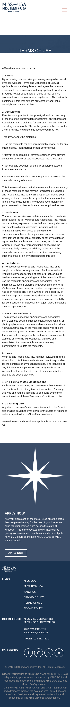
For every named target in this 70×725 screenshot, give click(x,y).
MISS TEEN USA (33, 586)
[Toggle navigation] (64, 10)
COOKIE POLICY (33, 608)
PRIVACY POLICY (34, 597)
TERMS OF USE (33, 602)
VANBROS (30, 591)
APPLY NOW (15, 553)
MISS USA (30, 580)
